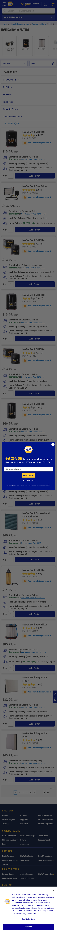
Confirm (28, 927)
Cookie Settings (28, 919)
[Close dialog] (53, 444)
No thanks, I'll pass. (29, 480)
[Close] (54, 890)
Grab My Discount (28, 475)
